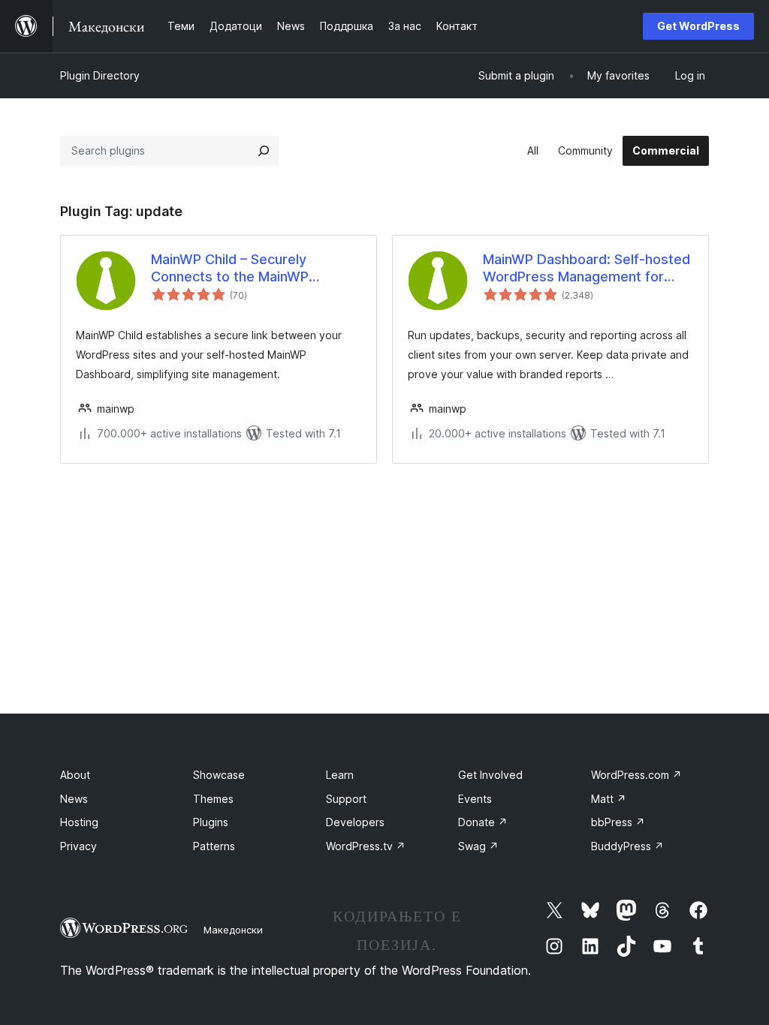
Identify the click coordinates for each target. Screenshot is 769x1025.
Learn (340, 774)
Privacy (78, 846)
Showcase (219, 774)
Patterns (214, 846)
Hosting (79, 822)
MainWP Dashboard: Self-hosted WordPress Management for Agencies (586, 268)
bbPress (618, 822)
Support (346, 798)
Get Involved (490, 774)
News (74, 798)
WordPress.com (636, 774)
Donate (483, 822)
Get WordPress (698, 26)
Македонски (233, 930)
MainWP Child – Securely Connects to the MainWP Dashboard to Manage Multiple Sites (248, 268)
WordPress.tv (366, 846)
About (75, 774)
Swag (478, 846)
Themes (213, 798)
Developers (355, 822)
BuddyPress (627, 846)
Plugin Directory (100, 75)
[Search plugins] (264, 151)
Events (475, 798)
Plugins (210, 822)
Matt (608, 798)
